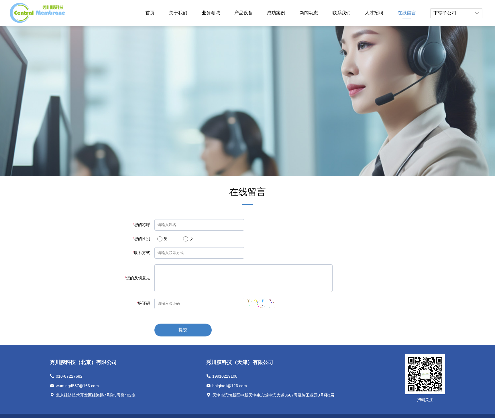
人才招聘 (374, 12)
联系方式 (141, 252)
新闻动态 (309, 12)
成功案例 (276, 12)
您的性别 (141, 238)
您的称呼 (141, 224)
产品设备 (243, 12)
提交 (183, 329)
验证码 (143, 303)
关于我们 (178, 12)
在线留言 (407, 12)
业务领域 (211, 12)
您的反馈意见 (137, 278)
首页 (150, 12)
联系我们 (341, 12)
